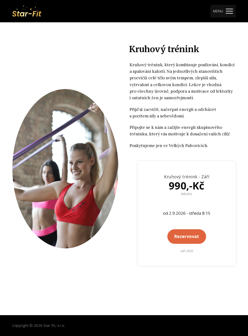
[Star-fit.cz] (26, 11)
